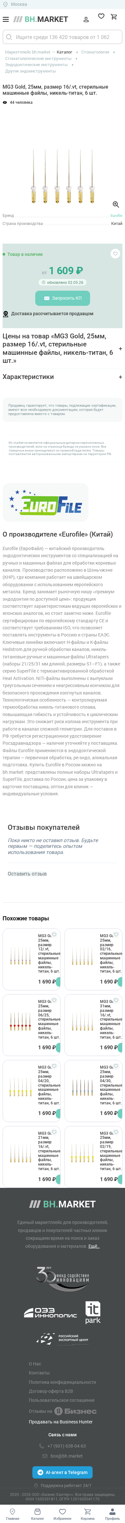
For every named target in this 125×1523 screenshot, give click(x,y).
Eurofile (116, 215)
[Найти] (9, 37)
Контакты (39, 1372)
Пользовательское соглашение (62, 1400)
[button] (13, 155)
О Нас (35, 1363)
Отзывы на (40, 1411)
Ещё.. (94, 1246)
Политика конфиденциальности (62, 1382)
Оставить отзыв (27, 874)
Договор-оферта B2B (51, 1391)
